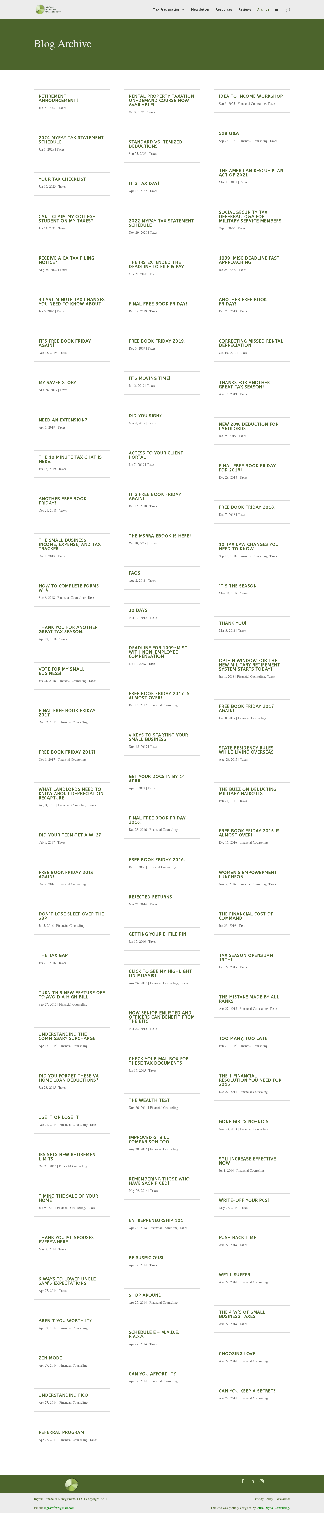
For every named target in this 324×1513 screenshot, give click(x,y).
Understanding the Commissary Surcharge (67, 1036)
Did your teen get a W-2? (70, 835)
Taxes (62, 107)
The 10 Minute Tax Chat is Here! (70, 459)
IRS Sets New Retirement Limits (68, 1156)
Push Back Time (237, 1237)
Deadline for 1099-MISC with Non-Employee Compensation (158, 652)
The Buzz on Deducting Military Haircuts (248, 791)
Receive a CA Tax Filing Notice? (66, 260)
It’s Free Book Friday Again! (65, 343)
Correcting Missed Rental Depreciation (251, 343)
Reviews (244, 10)
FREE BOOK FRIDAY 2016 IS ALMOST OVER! (249, 833)
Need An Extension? (63, 420)
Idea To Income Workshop (251, 96)
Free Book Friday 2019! (157, 341)
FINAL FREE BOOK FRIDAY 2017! (67, 713)
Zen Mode (50, 1358)
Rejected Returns (150, 897)
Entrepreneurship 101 (156, 1220)
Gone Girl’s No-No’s (243, 1121)
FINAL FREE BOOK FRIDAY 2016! (157, 820)
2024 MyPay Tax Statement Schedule (71, 140)
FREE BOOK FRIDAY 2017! (67, 752)
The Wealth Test (149, 1100)
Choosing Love (237, 1353)
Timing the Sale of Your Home (68, 1198)
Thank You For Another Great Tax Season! (68, 629)
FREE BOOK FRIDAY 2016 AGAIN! (66, 874)
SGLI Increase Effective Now (247, 1161)
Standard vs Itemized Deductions (155, 144)
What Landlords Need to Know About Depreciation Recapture (71, 793)
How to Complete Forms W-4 (69, 588)
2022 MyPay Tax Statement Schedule (161, 223)
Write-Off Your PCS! (244, 1200)
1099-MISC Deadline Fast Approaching (249, 260)
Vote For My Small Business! (62, 671)
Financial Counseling (71, 597)
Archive (263, 10)
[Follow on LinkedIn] (252, 1481)
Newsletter (200, 10)
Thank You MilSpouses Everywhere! (66, 1239)
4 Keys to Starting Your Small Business (158, 737)
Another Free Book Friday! (63, 501)
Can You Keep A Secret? (247, 1391)
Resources (224, 10)
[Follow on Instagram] (261, 1481)
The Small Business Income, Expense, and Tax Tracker (70, 544)
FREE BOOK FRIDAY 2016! (157, 859)
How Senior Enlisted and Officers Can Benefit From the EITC (162, 1017)
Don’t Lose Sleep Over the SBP (71, 916)
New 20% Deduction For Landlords (248, 426)
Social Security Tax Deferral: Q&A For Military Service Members (250, 217)
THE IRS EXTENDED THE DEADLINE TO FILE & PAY (156, 264)
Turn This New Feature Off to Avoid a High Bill (72, 995)
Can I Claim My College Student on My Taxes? (67, 219)
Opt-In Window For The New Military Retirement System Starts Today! (249, 665)
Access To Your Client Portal (156, 455)
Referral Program (61, 1432)
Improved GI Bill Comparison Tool (150, 1139)
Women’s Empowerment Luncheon (248, 874)
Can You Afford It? (152, 1373)
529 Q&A (229, 133)
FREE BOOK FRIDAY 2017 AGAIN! (246, 708)
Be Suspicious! (146, 1257)
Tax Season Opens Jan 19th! (246, 957)
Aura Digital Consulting (273, 1507)
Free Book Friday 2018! (247, 507)
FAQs (134, 573)
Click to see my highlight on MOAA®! (160, 973)
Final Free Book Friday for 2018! (247, 468)
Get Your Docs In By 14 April (157, 778)
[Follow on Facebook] (242, 1481)
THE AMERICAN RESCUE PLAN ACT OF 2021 (251, 173)
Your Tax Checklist (62, 179)
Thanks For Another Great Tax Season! (244, 384)
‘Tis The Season (238, 586)
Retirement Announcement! (58, 98)
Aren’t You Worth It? (65, 1320)
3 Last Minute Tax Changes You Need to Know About (72, 301)
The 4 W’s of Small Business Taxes (242, 1314)
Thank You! (233, 623)
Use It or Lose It (59, 1117)
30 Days (138, 610)
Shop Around (145, 1295)
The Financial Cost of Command (246, 916)
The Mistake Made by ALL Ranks (249, 999)
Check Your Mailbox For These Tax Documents (159, 1061)
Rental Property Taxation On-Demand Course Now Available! (161, 100)
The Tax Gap (53, 955)
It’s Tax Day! (144, 183)
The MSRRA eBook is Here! (160, 536)
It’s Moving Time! (150, 378)
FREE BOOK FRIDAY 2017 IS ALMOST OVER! (159, 695)
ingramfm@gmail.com (59, 1507)
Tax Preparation (166, 10)
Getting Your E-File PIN (157, 934)
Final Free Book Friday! (158, 303)
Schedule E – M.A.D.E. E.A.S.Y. (154, 1334)
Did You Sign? (145, 415)
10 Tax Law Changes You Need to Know (249, 546)
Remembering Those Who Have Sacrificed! (159, 1181)
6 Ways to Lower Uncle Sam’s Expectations (67, 1281)
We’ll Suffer (234, 1274)
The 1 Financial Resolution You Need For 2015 (250, 1080)
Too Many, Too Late (243, 1038)
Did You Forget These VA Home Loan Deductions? (69, 1078)
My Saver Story (57, 382)
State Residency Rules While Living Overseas (246, 750)
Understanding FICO (63, 1395)
